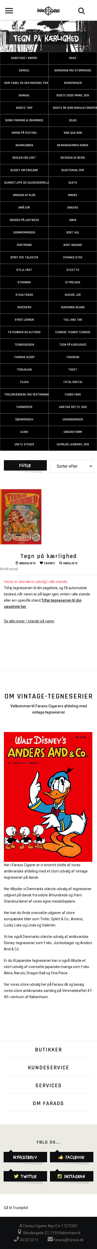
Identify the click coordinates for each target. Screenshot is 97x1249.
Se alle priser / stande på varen (29, 621)
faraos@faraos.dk (68, 1240)
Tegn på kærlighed (48, 556)
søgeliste (70, 563)
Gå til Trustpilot (16, 1208)
